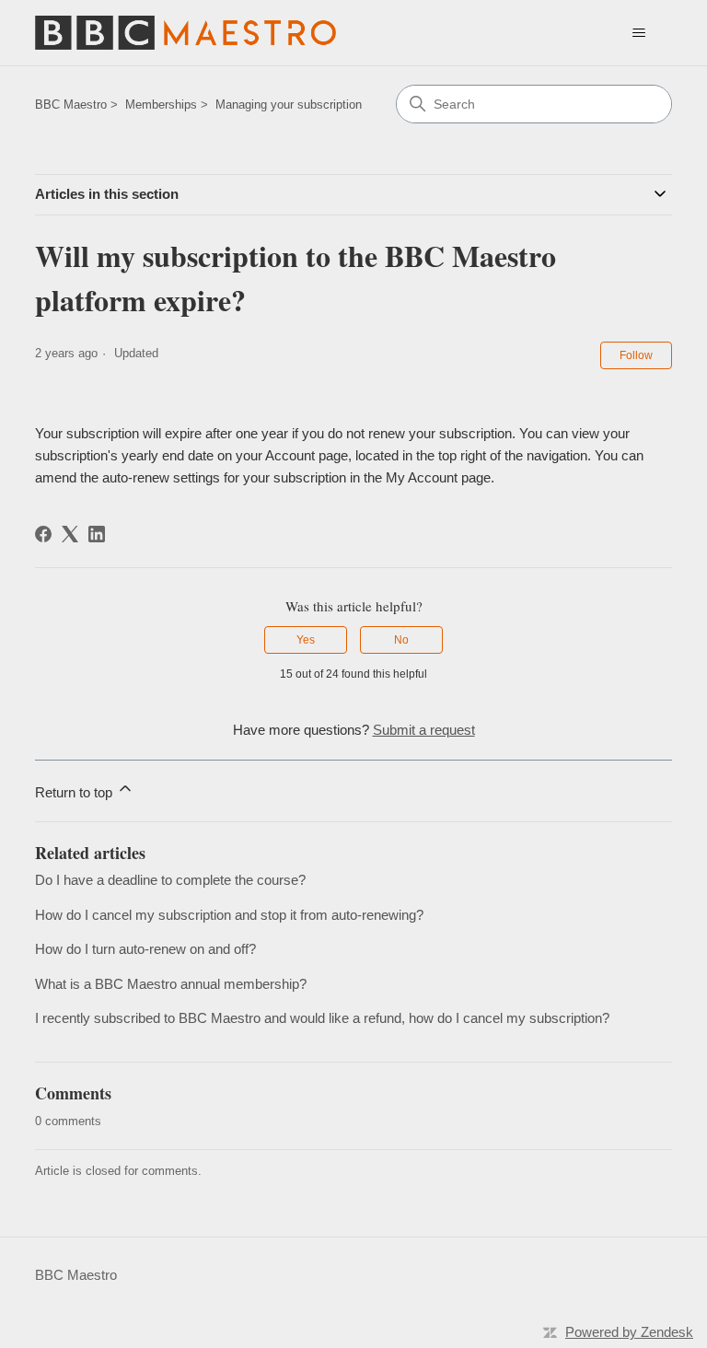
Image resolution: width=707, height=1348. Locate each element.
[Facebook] (43, 534)
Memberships (161, 104)
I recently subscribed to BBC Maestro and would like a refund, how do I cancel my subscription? (322, 1018)
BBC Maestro (71, 104)
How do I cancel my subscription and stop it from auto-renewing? (229, 915)
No (401, 639)
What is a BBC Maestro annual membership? (171, 984)
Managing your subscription (288, 104)
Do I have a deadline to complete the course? (170, 880)
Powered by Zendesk (629, 1332)
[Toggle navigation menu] (639, 33)
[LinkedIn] (96, 534)
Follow (636, 355)
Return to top (75, 792)
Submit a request (424, 730)
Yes (305, 639)
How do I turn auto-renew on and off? (145, 949)
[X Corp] (70, 534)
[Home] (185, 33)
